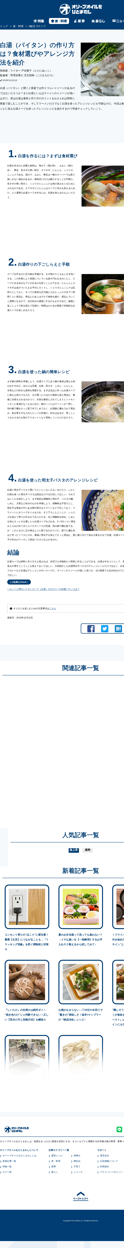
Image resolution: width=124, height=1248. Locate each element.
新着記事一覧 (9, 1161)
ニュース (78, 1172)
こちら (52, 608)
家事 (53, 1166)
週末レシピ (57, 1155)
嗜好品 (77, 1161)
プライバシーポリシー (111, 1172)
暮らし (54, 1172)
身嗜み (77, 1155)
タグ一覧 (7, 1172)
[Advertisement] (49, 749)
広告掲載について (109, 1161)
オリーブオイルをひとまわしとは (19, 1155)
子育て (77, 1166)
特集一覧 (7, 1166)
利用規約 (104, 1166)
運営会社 (104, 1155)
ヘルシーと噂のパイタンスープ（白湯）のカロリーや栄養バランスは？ (43, 589)
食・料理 (55, 1161)
